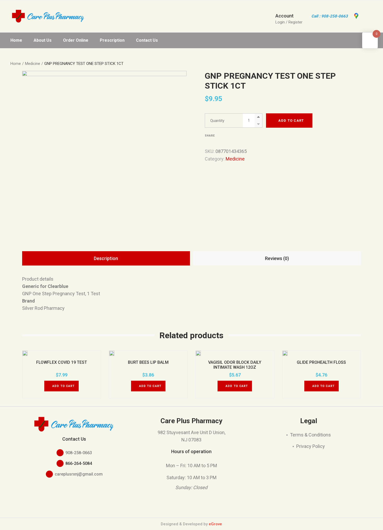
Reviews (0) (277, 258)
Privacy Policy (310, 446)
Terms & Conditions (310, 434)
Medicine (235, 159)
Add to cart (291, 120)
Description (106, 258)
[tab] (106, 258)
